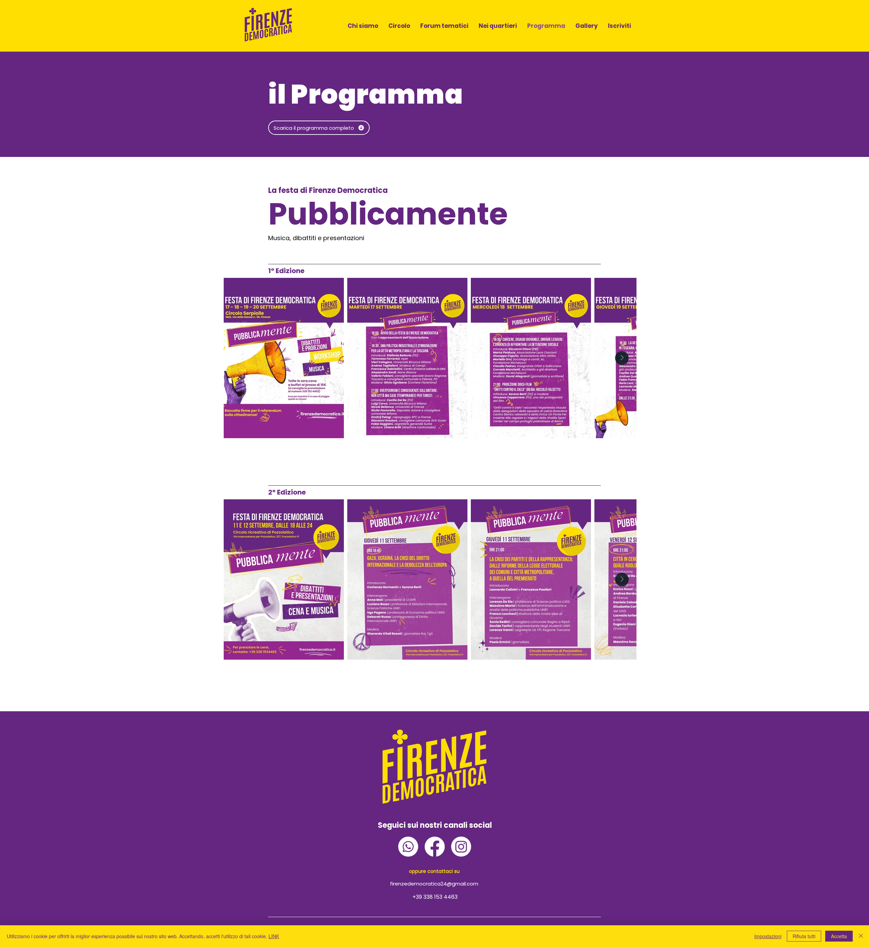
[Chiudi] (861, 936)
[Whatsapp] (408, 847)
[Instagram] (461, 847)
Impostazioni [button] (767, 936)
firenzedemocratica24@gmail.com (434, 883)
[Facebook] (435, 847)
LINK (274, 936)
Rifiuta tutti (804, 936)
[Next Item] (622, 358)
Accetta (839, 936)
